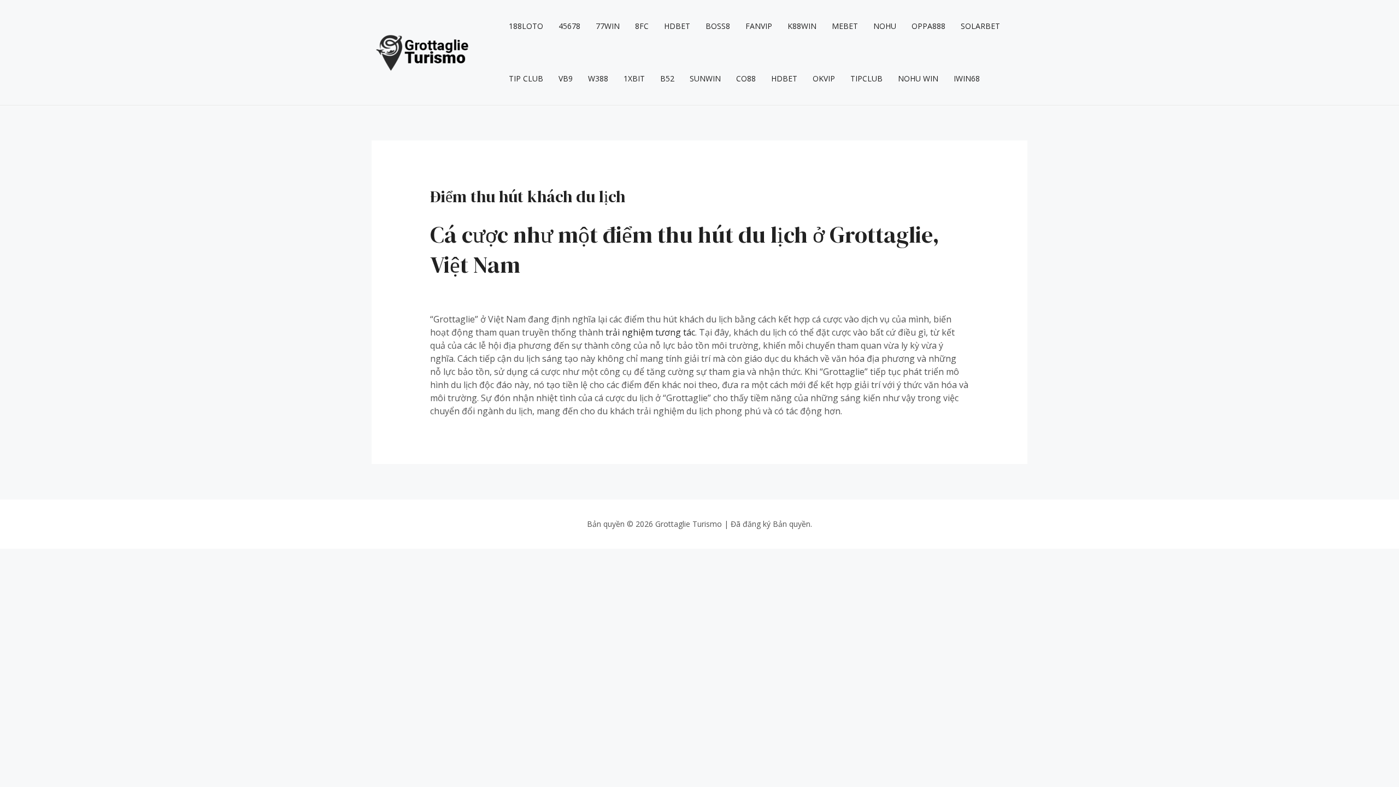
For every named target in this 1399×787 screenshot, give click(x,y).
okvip (824, 78)
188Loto (526, 26)
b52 (667, 78)
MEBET (845, 26)
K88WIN (801, 26)
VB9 (566, 78)
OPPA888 (928, 26)
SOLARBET (980, 26)
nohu (884, 26)
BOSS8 (718, 26)
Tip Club (526, 78)
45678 (569, 26)
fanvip (758, 26)
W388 (598, 78)
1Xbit (634, 78)
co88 (746, 78)
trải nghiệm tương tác (650, 332)
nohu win (918, 78)
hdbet (784, 78)
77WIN (608, 26)
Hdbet (677, 26)
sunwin (705, 78)
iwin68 (967, 78)
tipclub (866, 78)
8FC (642, 26)
